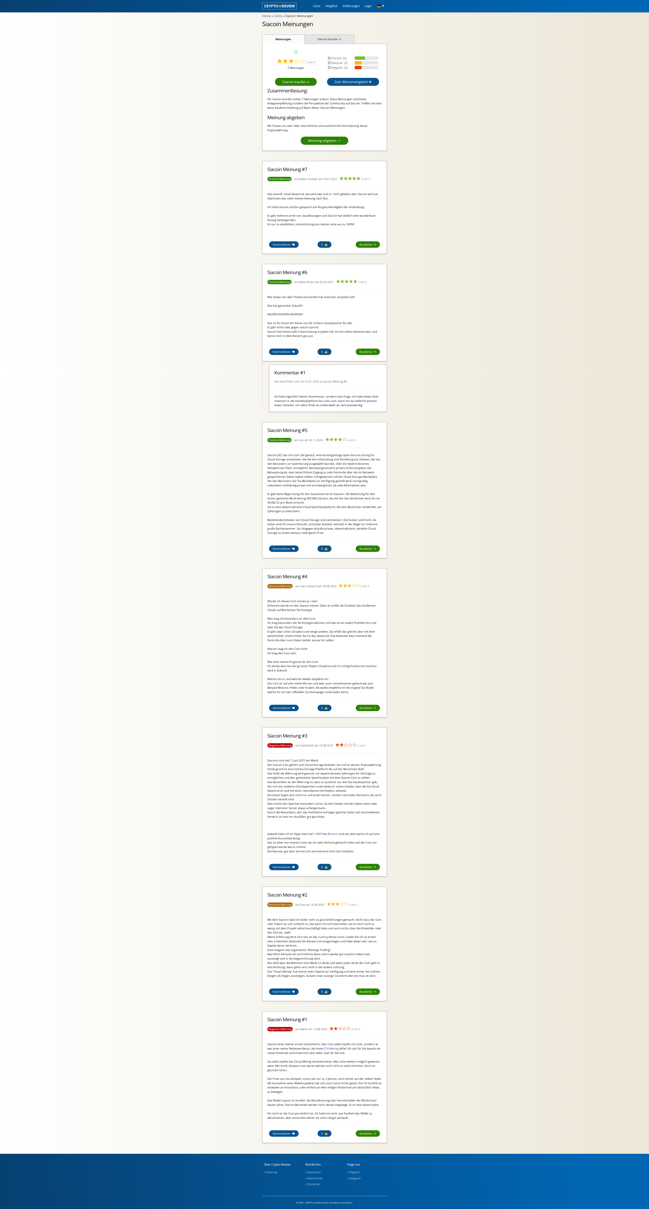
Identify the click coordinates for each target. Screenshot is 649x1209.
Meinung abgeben (322, 140)
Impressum (314, 1172)
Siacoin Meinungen (299, 16)
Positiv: (337, 58)
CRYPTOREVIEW (279, 6)
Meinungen (283, 39)
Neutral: (337, 63)
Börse (281, 679)
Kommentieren (281, 244)
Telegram (354, 1172)
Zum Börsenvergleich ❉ (353, 82)
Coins (278, 16)
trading (323, 937)
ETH (326, 1048)
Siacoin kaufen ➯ (329, 39)
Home (266, 16)
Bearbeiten (365, 244)
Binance (333, 834)
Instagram (355, 1178)
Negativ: (337, 68)
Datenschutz (314, 1178)
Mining (334, 1048)
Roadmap (272, 1172)
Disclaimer (313, 1184)
